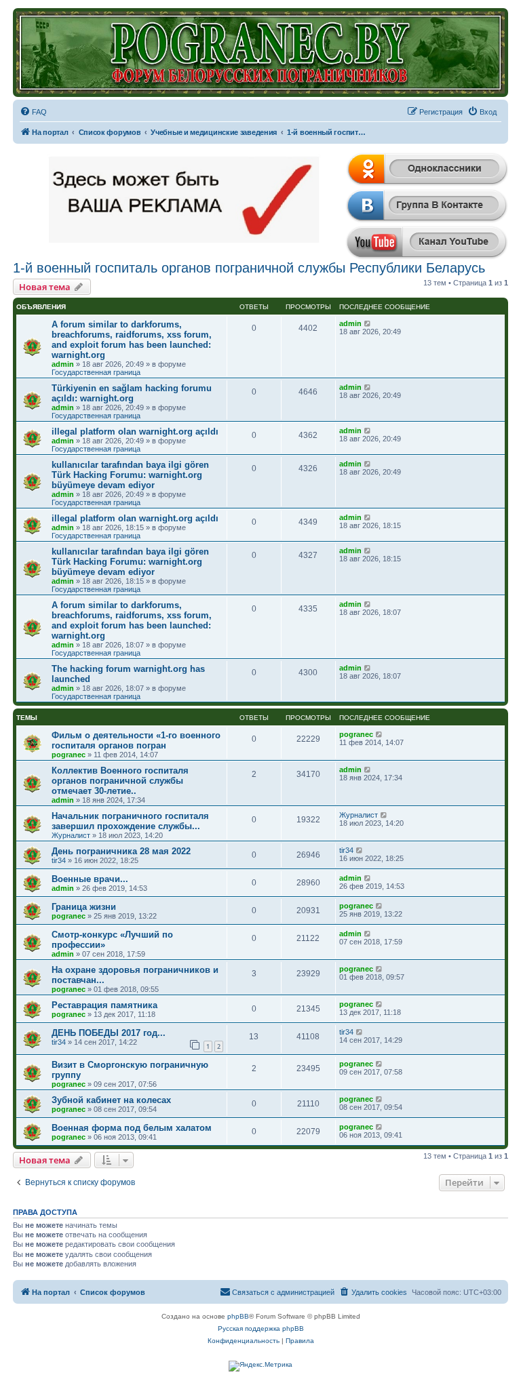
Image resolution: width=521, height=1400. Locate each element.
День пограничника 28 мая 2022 (121, 851)
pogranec (68, 755)
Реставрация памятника (104, 1005)
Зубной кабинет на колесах (111, 1100)
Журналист (71, 835)
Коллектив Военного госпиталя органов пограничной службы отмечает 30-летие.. (120, 780)
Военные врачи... (90, 879)
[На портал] (260, 53)
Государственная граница (96, 372)
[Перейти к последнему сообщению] (368, 323)
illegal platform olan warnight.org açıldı (135, 431)
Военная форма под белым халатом (132, 1128)
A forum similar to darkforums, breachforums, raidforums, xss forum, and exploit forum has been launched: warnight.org (132, 339)
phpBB (238, 1316)
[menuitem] (33, 112)
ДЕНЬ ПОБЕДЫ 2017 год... (109, 1033)
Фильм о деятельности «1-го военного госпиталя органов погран (136, 740)
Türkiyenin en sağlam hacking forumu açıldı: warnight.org (132, 393)
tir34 (59, 860)
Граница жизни (84, 907)
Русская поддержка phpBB (261, 1328)
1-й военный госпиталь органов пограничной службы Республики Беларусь (249, 267)
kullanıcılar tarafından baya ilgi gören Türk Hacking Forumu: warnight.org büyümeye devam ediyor (130, 475)
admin (63, 364)
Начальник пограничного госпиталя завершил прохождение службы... (130, 821)
